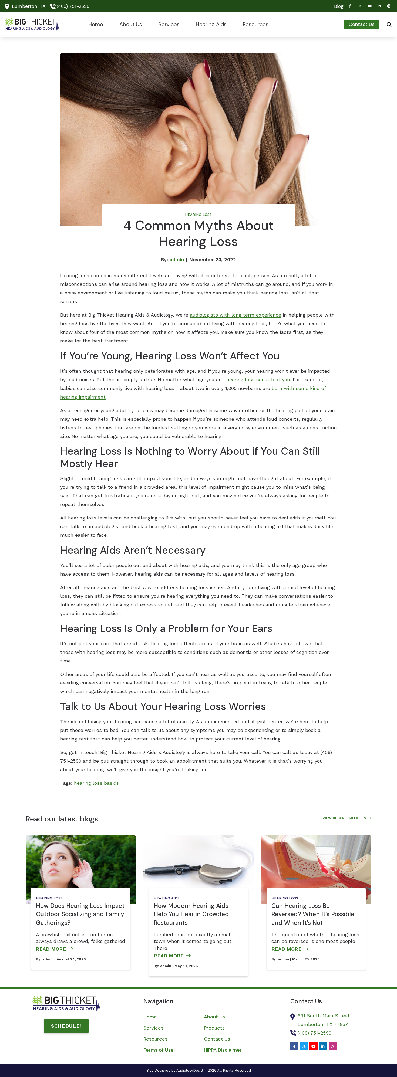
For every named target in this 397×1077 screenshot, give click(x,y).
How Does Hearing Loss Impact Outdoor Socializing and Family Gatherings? (80, 914)
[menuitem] (337, 6)
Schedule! (66, 1026)
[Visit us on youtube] (369, 6)
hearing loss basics (96, 783)
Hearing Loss (198, 215)
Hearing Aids (167, 898)
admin (177, 259)
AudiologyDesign (190, 1070)
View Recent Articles (344, 818)
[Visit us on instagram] (389, 6)
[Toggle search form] (389, 24)
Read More (51, 949)
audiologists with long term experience (235, 315)
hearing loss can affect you (258, 379)
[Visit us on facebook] (350, 6)
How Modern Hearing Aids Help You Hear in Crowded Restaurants (191, 914)
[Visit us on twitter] (359, 6)
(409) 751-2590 (73, 6)
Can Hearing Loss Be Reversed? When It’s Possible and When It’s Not (312, 914)
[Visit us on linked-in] (379, 6)
